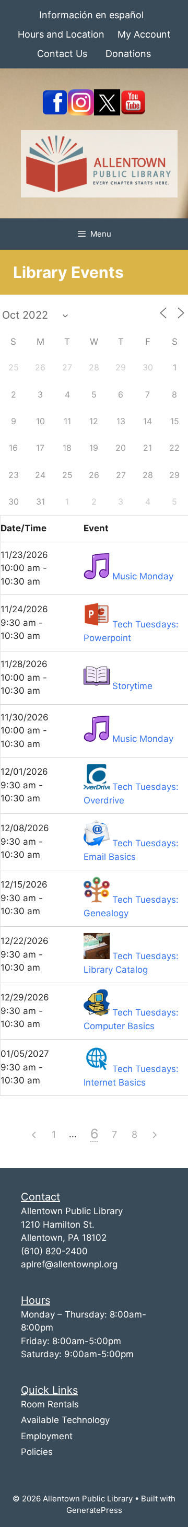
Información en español (91, 14)
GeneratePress (94, 1510)
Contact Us (62, 53)
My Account (144, 34)
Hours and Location (61, 34)
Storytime (132, 686)
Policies (37, 1452)
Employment (47, 1436)
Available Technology (65, 1420)
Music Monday (142, 576)
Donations (128, 53)
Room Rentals (50, 1404)
